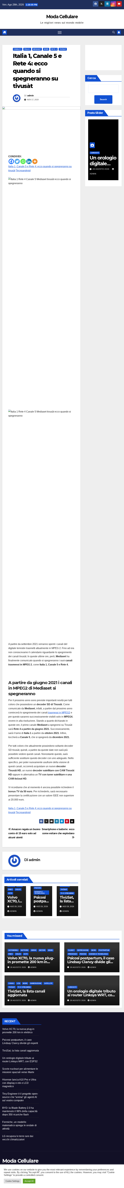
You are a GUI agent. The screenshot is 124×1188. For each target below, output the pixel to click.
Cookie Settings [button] (13, 1181)
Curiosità (72, 987)
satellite (48, 983)
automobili (13, 950)
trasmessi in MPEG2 (59, 712)
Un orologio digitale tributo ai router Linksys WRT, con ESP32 (91, 995)
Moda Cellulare (62, 16)
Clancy (71, 950)
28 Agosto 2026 (90, 169)
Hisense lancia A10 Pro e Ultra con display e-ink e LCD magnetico (19, 1083)
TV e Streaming (67, 893)
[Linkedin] (29, 161)
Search (103, 99)
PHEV (10, 889)
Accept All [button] (29, 1181)
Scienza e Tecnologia (39, 892)
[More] (35, 161)
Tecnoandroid (23, 170)
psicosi (37, 888)
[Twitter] (17, 161)
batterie (24, 950)
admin (30, 95)
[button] (113, 32)
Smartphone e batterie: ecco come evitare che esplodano (58, 831)
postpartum (104, 950)
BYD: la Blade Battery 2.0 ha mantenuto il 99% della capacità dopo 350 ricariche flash (19, 1111)
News (46, 49)
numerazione (35, 983)
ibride (33, 950)
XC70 (10, 893)
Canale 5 (17, 49)
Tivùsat (63, 49)
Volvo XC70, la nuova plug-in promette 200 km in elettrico (31, 962)
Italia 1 (27, 49)
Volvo (18, 889)
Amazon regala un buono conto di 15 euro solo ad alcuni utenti (24, 833)
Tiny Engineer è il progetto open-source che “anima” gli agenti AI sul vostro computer (20, 1097)
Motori (42, 950)
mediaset (37, 49)
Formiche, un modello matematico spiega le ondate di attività (19, 1125)
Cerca (91, 78)
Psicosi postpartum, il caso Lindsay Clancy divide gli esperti (90, 962)
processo (72, 954)
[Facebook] (11, 161)
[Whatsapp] (23, 161)
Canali (11, 983)
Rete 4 (54, 49)
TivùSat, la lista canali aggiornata (26, 993)
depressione (82, 950)
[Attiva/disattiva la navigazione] (59, 32)
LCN (18, 983)
